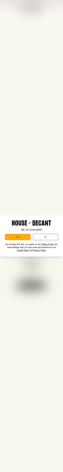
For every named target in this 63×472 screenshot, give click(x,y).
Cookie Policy (23, 250)
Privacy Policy (40, 250)
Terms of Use (47, 244)
